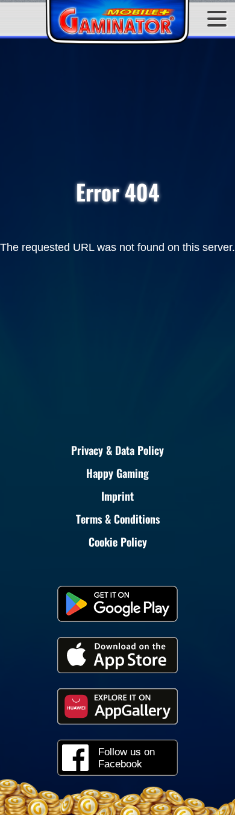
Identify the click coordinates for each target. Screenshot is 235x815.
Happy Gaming (117, 473)
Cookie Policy (118, 542)
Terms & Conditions (118, 519)
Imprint (117, 496)
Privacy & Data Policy (117, 450)
